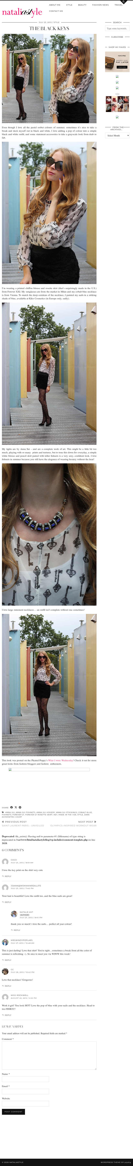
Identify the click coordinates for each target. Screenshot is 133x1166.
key (55, 815)
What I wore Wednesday (60, 760)
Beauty (82, 5)
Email (6, 1086)
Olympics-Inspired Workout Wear (73, 823)
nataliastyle (16, 1162)
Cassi (14, 860)
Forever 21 (18, 815)
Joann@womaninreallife (26, 886)
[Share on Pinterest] (20, 807)
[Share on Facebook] (12, 807)
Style (69, 5)
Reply (8, 876)
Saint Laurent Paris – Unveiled (23, 823)
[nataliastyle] (22, 9)
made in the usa (67, 815)
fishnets (6, 815)
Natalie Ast (26, 912)
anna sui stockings (66, 812)
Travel (119, 5)
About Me (54, 5)
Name (6, 1074)
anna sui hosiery (45, 812)
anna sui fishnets (25, 812)
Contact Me (56, 11)
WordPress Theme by (116, 1162)
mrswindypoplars (22, 940)
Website (6, 1098)
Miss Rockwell (19, 995)
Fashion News (100, 5)
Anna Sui (10, 812)
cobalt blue (85, 812)
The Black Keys (49, 28)
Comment (8, 1039)
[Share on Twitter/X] (16, 807)
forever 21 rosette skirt (39, 815)
